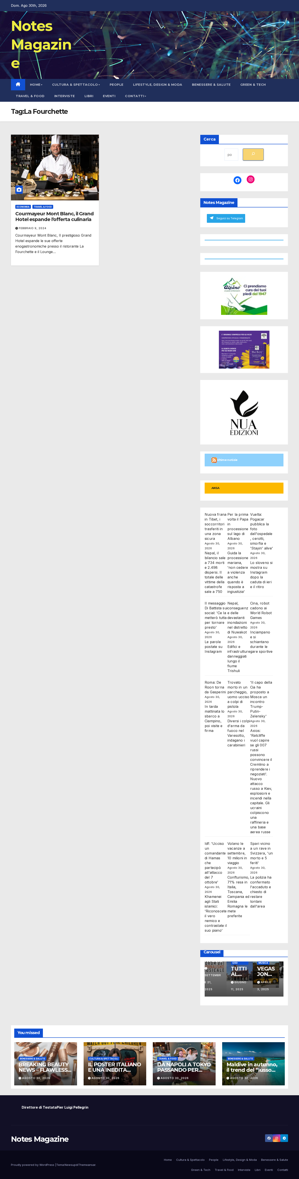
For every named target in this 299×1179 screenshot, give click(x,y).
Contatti (134, 96)
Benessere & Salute (211, 85)
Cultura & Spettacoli (103, 1058)
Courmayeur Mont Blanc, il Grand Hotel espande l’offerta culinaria (54, 216)
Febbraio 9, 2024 (32, 228)
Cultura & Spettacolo (75, 85)
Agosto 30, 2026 (36, 1078)
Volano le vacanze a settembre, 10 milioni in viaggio (237, 853)
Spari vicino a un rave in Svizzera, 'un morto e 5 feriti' (261, 853)
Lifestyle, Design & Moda (157, 85)
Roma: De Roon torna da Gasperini (215, 687)
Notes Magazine (41, 44)
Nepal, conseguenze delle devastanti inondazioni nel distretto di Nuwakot (237, 617)
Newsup (70, 1165)
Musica (268, 962)
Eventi (109, 96)
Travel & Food (30, 96)
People (116, 85)
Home (35, 85)
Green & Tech (253, 85)
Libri (88, 96)
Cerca (210, 139)
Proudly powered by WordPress (33, 1165)
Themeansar (86, 1165)
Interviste (64, 96)
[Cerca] (253, 154)
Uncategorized (244, 961)
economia (23, 206)
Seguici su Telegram (229, 218)
